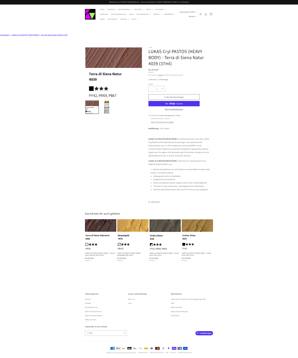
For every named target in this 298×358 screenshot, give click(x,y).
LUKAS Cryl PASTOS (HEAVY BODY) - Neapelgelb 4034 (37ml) (129, 254)
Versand (160, 75)
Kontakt (88, 303)
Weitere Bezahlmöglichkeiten (174, 109)
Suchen (88, 299)
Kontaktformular (91, 307)
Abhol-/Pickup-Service (93, 311)
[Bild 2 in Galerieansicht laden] (106, 107)
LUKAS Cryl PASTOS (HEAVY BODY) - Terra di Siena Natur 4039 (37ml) (39, 35)
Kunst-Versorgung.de (117, 352)
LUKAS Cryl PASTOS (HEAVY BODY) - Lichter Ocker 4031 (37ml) (196, 254)
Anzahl (150, 84)
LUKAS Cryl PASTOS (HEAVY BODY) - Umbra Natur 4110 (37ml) (164, 254)
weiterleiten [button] (155, 202)
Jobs (130, 303)
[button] (125, 9)
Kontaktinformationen (185, 352)
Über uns (131, 299)
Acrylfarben (5, 35)
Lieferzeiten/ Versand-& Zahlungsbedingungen (188, 299)
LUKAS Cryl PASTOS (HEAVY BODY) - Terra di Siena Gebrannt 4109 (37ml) (100, 254)
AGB (172, 303)
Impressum (175, 316)
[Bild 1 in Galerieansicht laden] (92, 107)
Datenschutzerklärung (179, 311)
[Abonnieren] (124, 333)
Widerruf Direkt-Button (93, 316)
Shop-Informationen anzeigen (162, 122)
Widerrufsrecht (90, 320)
